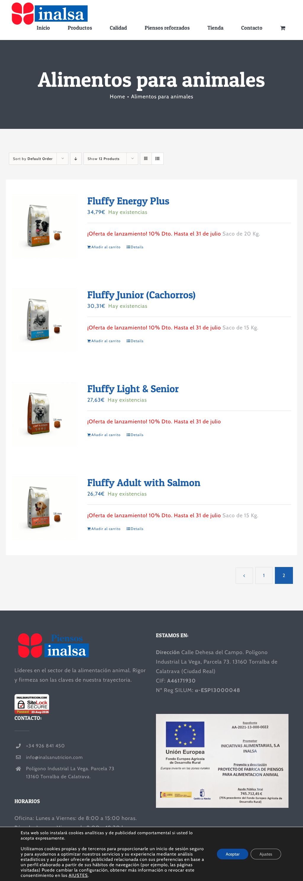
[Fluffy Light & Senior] (44, 414)
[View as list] (157, 158)
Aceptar (232, 854)
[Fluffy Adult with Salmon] (44, 508)
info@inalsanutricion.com (54, 757)
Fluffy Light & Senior (133, 388)
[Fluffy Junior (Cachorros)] (44, 320)
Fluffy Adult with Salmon (143, 482)
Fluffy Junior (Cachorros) (141, 295)
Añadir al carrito (106, 247)
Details (137, 247)
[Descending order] (76, 159)
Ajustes (266, 854)
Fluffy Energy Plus (128, 201)
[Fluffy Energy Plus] (44, 226)
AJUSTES (78, 875)
